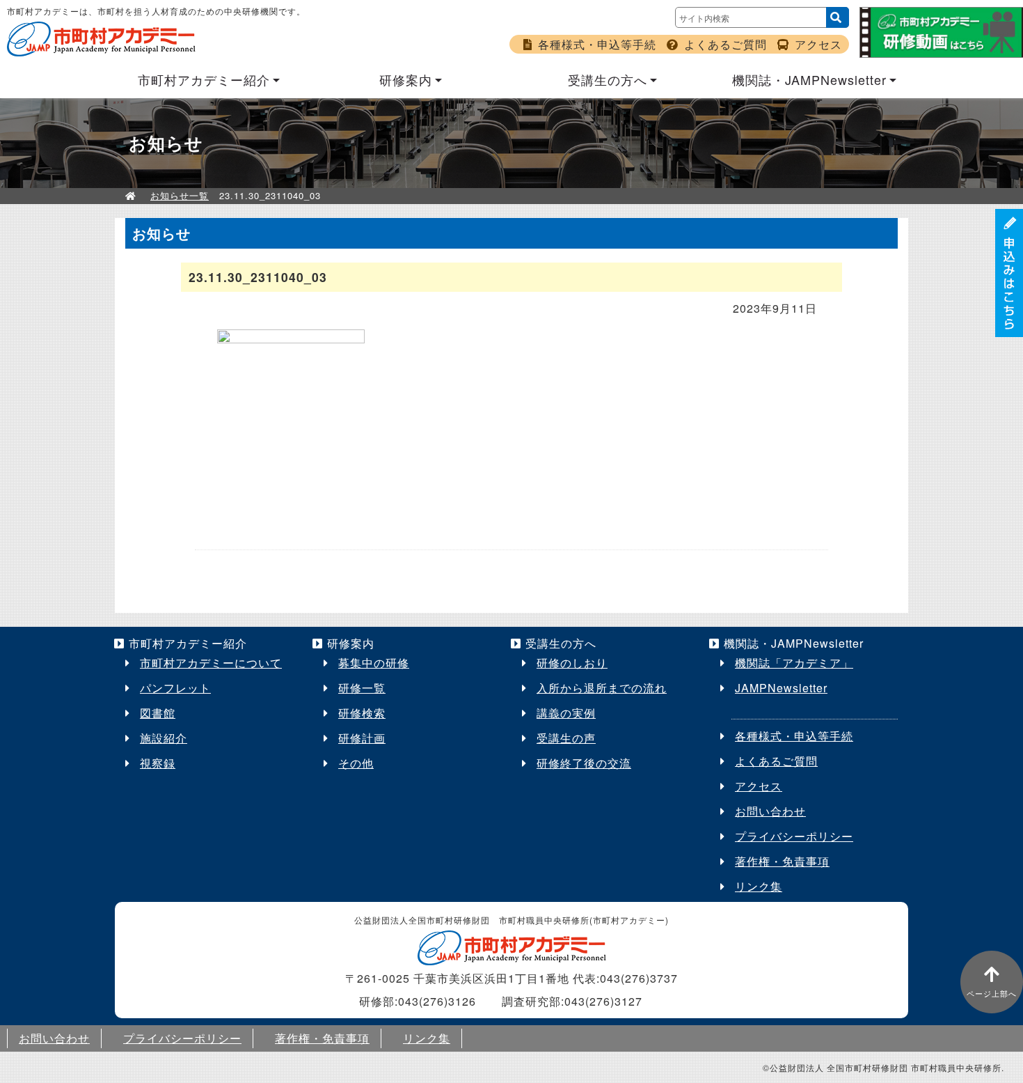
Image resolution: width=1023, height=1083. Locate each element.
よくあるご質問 (725, 44)
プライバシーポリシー (794, 836)
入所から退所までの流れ (602, 688)
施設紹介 (163, 738)
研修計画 (362, 738)
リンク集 (758, 886)
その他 (356, 763)
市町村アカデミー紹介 (204, 79)
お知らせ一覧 (179, 195)
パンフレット (175, 688)
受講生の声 (566, 738)
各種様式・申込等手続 (597, 44)
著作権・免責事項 (782, 861)
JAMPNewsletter (781, 688)
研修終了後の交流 (584, 763)
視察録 (157, 763)
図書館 (157, 713)
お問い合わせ (770, 811)
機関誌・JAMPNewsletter (809, 79)
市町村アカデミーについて (211, 663)
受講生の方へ (607, 79)
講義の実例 (566, 713)
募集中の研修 (373, 663)
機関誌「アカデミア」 (794, 663)
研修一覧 (362, 688)
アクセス (818, 44)
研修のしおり (572, 663)
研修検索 (362, 713)
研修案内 (405, 79)
